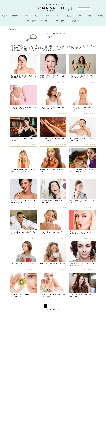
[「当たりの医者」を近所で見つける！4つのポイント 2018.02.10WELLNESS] (82, 189)
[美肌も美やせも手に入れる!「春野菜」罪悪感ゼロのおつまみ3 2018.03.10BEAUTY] (23, 189)
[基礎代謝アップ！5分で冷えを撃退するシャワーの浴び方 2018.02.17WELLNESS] (53, 189)
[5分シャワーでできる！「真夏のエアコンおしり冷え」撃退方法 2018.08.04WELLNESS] (82, 95)
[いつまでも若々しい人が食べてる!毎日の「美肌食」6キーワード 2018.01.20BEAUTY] (53, 220)
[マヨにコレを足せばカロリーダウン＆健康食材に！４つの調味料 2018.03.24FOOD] (82, 158)
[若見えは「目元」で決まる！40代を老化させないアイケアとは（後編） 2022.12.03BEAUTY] (23, 64)
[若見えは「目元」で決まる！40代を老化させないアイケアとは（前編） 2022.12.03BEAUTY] (53, 64)
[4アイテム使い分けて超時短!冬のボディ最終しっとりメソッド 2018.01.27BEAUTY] (23, 220)
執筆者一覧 (13, 29)
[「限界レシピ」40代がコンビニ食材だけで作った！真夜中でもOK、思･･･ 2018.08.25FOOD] (53, 95)
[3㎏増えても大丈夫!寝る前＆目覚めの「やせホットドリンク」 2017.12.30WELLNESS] (53, 251)
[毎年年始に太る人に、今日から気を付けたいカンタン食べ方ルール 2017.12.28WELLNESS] (82, 251)
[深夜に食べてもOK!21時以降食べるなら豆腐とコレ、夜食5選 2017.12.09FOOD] (53, 283)
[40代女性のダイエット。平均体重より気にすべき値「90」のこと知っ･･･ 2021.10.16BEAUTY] (82, 64)
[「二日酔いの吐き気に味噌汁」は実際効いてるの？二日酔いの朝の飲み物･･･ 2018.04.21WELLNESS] (23, 158)
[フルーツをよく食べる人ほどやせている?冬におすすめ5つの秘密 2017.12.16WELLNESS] (23, 283)
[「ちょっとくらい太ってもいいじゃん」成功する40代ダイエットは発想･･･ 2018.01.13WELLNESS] (82, 220)
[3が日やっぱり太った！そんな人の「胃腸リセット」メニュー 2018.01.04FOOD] (23, 251)
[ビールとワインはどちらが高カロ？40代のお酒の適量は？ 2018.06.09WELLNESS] (23, 127)
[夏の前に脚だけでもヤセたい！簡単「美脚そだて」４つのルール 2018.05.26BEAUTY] (53, 127)
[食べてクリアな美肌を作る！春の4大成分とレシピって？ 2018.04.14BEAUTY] (53, 158)
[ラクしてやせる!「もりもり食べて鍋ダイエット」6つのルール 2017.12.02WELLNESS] (82, 283)
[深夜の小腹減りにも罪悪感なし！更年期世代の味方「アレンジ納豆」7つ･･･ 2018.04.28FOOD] (82, 127)
